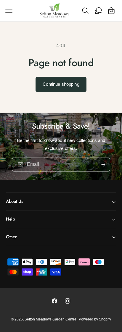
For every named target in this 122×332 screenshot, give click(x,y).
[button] (8, 10)
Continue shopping (61, 84)
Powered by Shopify (95, 319)
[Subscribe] (103, 164)
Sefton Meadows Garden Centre (50, 319)
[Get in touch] (98, 10)
